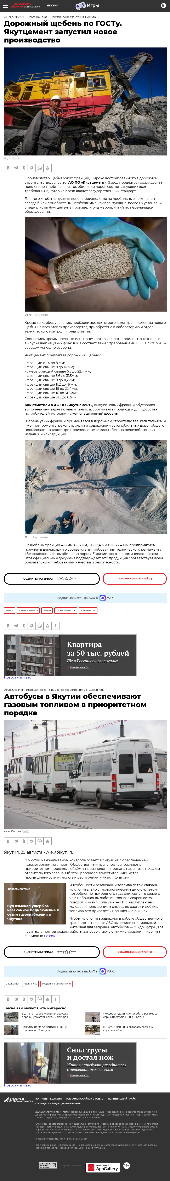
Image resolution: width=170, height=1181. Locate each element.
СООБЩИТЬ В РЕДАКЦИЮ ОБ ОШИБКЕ (58, 1103)
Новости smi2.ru (18, 677)
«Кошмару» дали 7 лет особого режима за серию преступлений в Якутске (130, 1015)
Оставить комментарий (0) (135, 578)
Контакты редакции (48, 1098)
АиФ (26, 831)
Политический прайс (122, 1098)
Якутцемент (11, 158)
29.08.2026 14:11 (13, 689)
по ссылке (53, 936)
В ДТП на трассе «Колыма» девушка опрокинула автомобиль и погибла (45, 1015)
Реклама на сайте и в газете (84, 1098)
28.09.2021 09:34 (14, 16)
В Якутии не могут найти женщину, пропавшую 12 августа (44, 1028)
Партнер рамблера (71, 1165)
